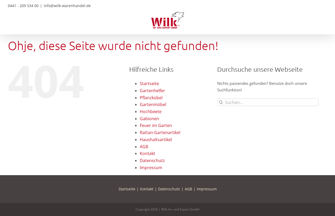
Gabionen (149, 118)
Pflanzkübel (151, 98)
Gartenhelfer (152, 90)
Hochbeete (150, 111)
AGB (144, 146)
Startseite (149, 83)
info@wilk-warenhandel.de (67, 5)
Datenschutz (152, 160)
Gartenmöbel (153, 104)
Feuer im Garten (156, 125)
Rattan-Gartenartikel (160, 132)
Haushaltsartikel (156, 139)
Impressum (151, 167)
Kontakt (147, 153)
